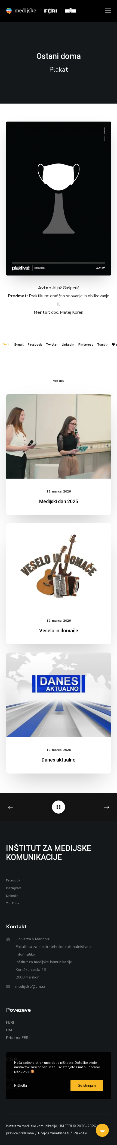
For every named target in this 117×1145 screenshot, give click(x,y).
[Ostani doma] (58, 807)
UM (9, 1030)
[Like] (113, 345)
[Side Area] (102, 1130)
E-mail (19, 345)
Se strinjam (87, 1085)
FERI (10, 1022)
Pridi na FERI (18, 1037)
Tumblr (102, 345)
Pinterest (85, 345)
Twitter (52, 345)
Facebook (35, 345)
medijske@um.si (30, 986)
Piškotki (80, 1133)
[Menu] (105, 11)
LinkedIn (68, 345)
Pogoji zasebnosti (53, 1133)
